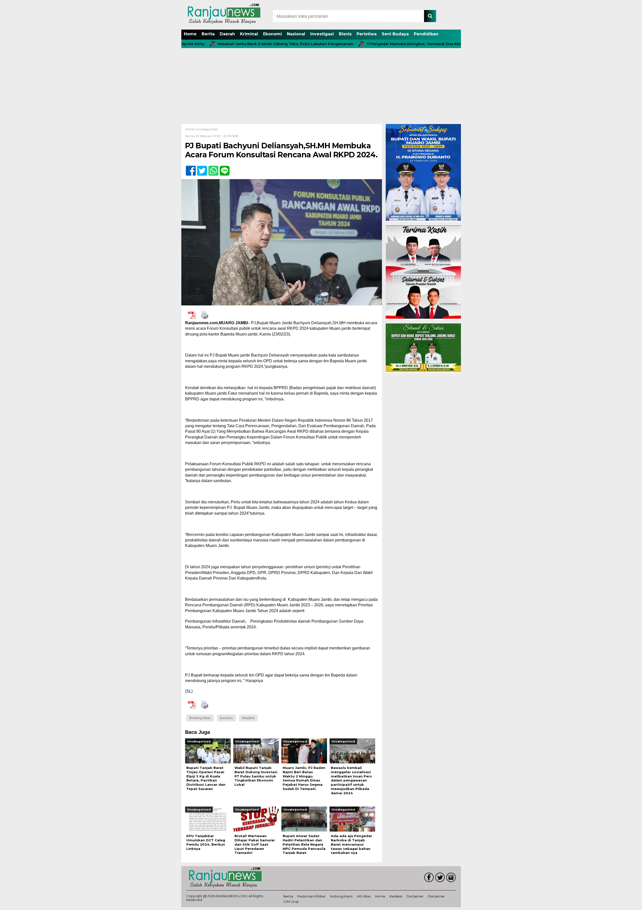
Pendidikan (426, 34)
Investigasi (322, 34)
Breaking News (200, 718)
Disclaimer (415, 896)
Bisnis (345, 34)
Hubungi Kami (341, 896)
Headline (248, 718)
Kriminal (249, 34)
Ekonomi (272, 34)
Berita (208, 34)
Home (190, 34)
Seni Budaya (395, 34)
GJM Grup (291, 901)
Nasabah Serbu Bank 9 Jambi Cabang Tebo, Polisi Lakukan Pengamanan (249, 44)
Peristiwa (367, 34)
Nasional (296, 34)
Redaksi (395, 896)
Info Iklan (364, 896)
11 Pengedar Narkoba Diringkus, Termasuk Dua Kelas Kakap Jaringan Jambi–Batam (407, 44)
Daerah (227, 34)
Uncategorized (206, 129)
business (226, 718)
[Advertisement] (321, 86)
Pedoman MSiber (311, 896)
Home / (190, 129)
